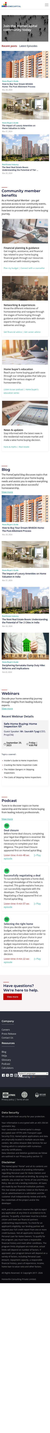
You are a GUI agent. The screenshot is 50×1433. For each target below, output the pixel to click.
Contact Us (7, 1037)
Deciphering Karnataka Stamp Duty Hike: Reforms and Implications (23, 667)
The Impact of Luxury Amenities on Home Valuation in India (18, 127)
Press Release (9, 1033)
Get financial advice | (14, 332)
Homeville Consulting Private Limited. (19, 1279)
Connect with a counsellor (33, 268)
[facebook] (3, 1075)
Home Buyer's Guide (10, 81)
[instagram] (16, 1075)
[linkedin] (11, 1075)
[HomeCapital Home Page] (11, 4)
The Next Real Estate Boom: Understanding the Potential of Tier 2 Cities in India (20, 168)
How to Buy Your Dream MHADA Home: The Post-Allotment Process (18, 85)
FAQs (4, 1055)
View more (7, 492)
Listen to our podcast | (14, 389)
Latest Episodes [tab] (28, 46)
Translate (41, 1076)
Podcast (6, 1063)
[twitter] (7, 1075)
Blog (4, 1051)
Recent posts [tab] (9, 46)
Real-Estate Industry (10, 164)
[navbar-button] (45, 4)
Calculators (7, 1067)
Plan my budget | (12, 268)
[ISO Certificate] (9, 1094)
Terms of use (23, 1099)
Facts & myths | (11, 446)
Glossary (6, 1059)
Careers (6, 1029)
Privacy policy (8, 1099)
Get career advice (32, 332)
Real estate (24, 446)
